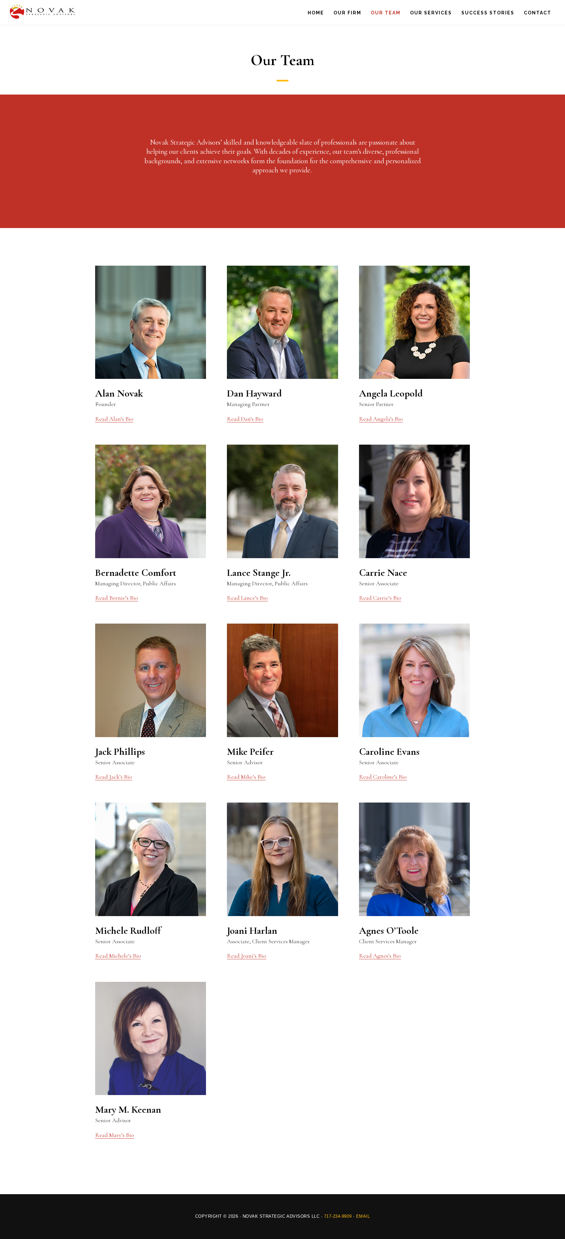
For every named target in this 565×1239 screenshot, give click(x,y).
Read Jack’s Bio (113, 776)
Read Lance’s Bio (247, 597)
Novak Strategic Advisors (42, 11)
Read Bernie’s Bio (116, 597)
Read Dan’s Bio (245, 418)
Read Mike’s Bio (246, 776)
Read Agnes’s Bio (380, 955)
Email (363, 1216)
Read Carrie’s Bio (380, 597)
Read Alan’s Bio (114, 418)
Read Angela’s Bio (381, 418)
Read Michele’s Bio (118, 955)
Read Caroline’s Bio (383, 776)
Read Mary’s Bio (114, 1135)
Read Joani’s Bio (246, 955)
